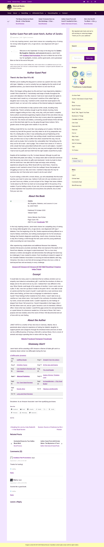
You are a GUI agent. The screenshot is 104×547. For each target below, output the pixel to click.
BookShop (49, 267)
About (15, 13)
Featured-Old (76, 126)
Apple (39, 269)
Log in (74, 175)
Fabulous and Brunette (50, 389)
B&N (43, 267)
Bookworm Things (77, 116)
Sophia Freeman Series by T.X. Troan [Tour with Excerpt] (54, 442)
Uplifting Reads (22, 360)
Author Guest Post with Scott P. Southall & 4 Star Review (64, 20)
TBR (73, 147)
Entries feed (75, 178)
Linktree (24, 1)
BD (40, 267)
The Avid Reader (48, 370)
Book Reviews (15, 23)
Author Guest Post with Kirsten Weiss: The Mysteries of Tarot (25, 442)
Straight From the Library (51, 360)
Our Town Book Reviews (25, 382)
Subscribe (89, 58)
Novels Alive (21, 389)
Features (74, 129)
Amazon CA (25, 267)
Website (24, 339)
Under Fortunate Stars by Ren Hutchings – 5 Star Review (42, 20)
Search (74, 46)
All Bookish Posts (37, 13)
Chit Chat (75, 123)
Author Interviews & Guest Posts (64, 24)
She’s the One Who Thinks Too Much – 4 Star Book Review (87, 20)
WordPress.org (76, 185)
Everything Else (53, 13)
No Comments (29, 37)
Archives (74, 158)
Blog (73, 102)
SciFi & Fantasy (76, 143)
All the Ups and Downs (50, 365)
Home (9, 1)
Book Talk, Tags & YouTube (80, 112)
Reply (12, 473)
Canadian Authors (77, 119)
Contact (29, 1)
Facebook (31, 339)
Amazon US (16, 267)
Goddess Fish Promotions (31, 55)
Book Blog (25, 13)
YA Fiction (75, 150)
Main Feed (75, 136)
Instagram (39, 339)
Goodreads (41, 222)
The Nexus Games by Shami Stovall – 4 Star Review (19, 20)
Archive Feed (76, 95)
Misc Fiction (75, 140)
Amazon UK (34, 267)
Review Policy (16, 1)
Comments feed (77, 182)
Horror (74, 133)
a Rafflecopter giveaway (18, 355)
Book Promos (47, 446)
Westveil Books (18, 6)
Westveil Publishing (23, 376)
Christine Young (22, 365)
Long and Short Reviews (25, 394)
